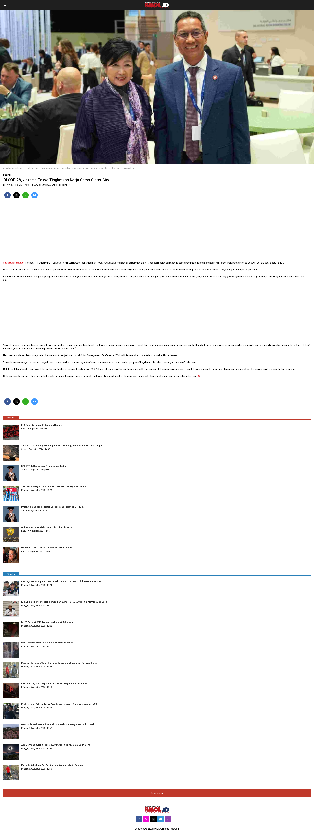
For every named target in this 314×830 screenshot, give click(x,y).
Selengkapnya (157, 793)
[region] (157, 228)
